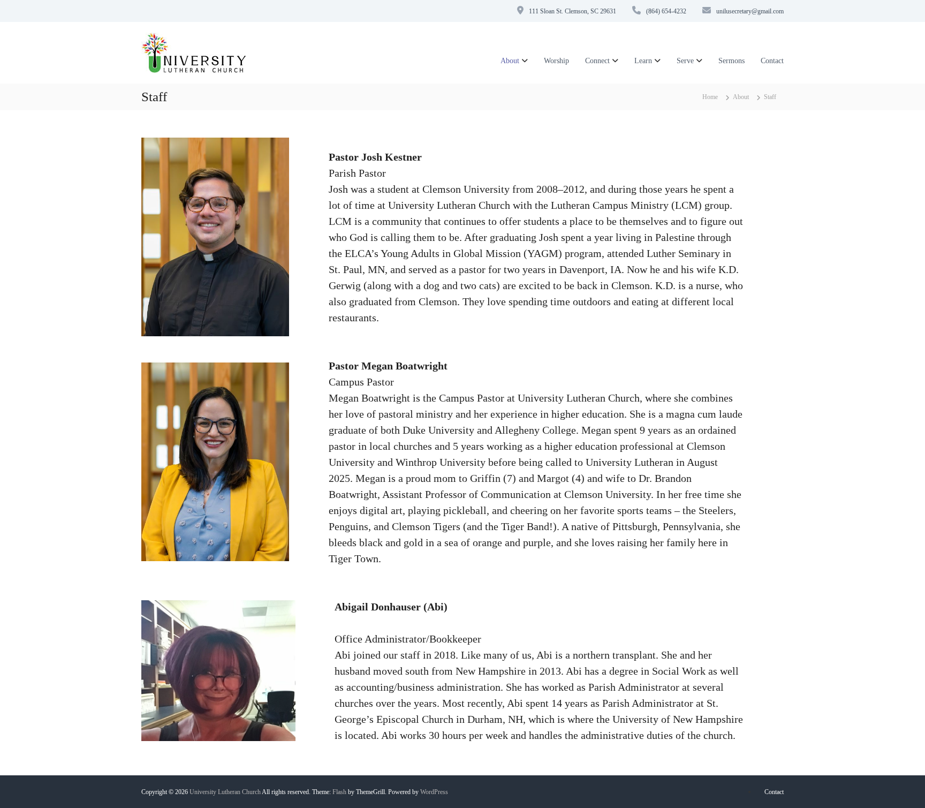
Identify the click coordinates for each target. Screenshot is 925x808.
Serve (685, 61)
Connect (597, 61)
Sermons (731, 61)
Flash (339, 792)
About (510, 61)
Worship (556, 61)
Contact (772, 61)
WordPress (434, 792)
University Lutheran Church (225, 792)
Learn (643, 61)
